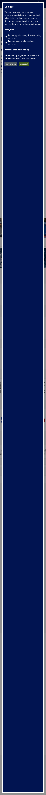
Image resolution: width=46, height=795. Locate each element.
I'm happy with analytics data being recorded (24, 37)
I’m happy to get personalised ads (23, 55)
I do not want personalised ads (22, 58)
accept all (24, 64)
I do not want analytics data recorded (20, 42)
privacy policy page (32, 24)
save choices (11, 64)
